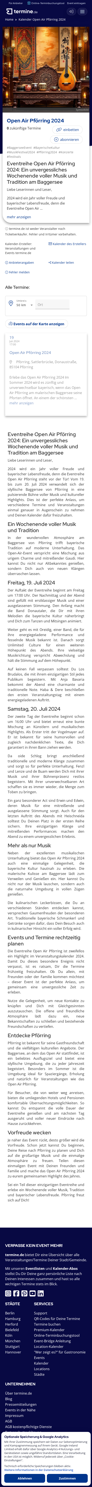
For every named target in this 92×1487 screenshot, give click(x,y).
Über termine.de (18, 1393)
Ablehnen (25, 1478)
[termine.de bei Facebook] (17, 1294)
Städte (39, 1374)
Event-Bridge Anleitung (52, 1341)
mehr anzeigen (21, 403)
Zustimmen (67, 1478)
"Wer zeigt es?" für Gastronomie (60, 1352)
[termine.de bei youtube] (34, 1294)
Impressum (14, 1415)
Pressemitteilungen (21, 1404)
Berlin (10, 1313)
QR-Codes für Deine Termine (57, 1318)
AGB (8, 1421)
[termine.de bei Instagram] (9, 1294)
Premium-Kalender (49, 1329)
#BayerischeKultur (46, 148)
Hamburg (13, 1318)
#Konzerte (66, 152)
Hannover (13, 1352)
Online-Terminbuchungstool (47, 3)
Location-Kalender (49, 1346)
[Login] (71, 11)
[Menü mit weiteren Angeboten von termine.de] (82, 11)
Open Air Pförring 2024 (30, 352)
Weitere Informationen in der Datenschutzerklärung (38, 1470)
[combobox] (25, 305)
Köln (8, 1335)
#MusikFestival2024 (21, 152)
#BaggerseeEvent (19, 148)
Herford (11, 1324)
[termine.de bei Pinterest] (25, 1294)
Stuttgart (12, 1346)
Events (39, 1357)
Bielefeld (12, 1329)
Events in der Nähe (20, 1410)
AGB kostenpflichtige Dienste (28, 1426)
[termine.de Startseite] (23, 10)
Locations (42, 1369)
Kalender (41, 1363)
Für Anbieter (16, 3)
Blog (8, 1399)
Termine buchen (47, 1324)
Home (9, 19)
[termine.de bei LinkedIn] (42, 1294)
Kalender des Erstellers (69, 244)
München (12, 1341)
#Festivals (14, 157)
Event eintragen (76, 3)
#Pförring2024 (47, 152)
